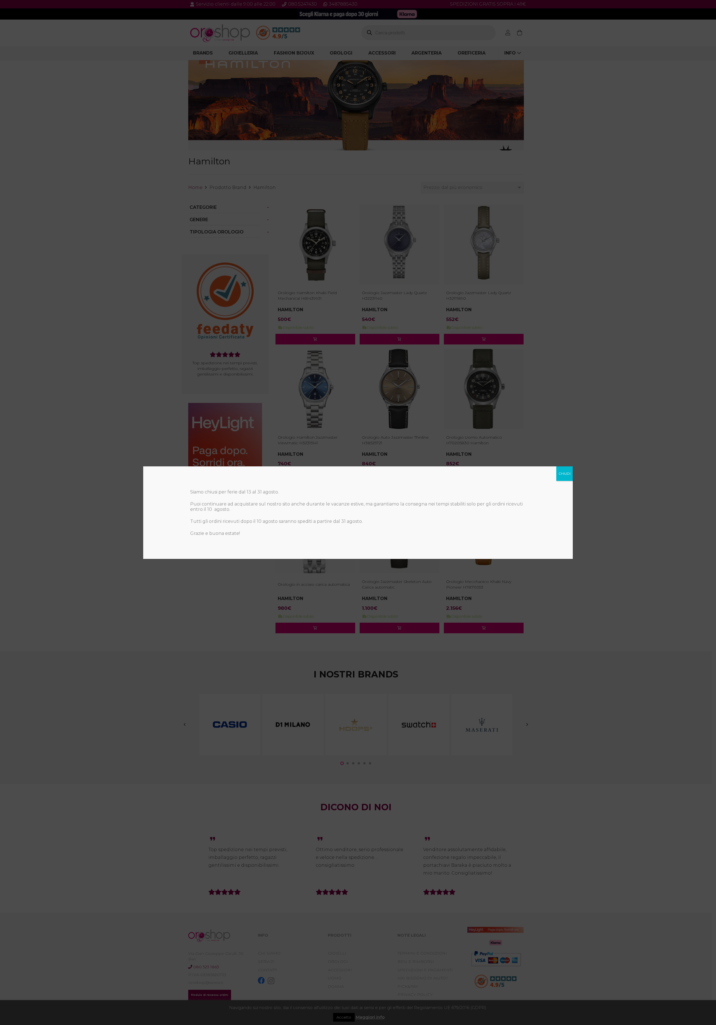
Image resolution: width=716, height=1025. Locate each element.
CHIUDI (565, 473)
